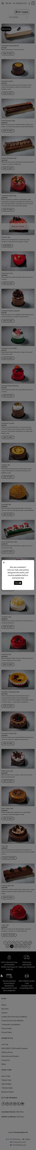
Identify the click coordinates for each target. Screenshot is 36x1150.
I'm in (17, 583)
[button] (20, 583)
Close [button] (4, 562)
